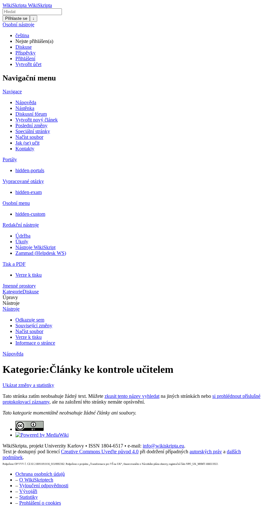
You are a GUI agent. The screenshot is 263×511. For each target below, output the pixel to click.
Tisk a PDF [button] (14, 264)
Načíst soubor (29, 137)
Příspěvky (25, 52)
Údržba (22, 236)
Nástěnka (24, 108)
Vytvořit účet (28, 64)
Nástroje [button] (11, 303)
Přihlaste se (16, 18)
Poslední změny (31, 125)
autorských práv (206, 451)
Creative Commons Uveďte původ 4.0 (100, 451)
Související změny (33, 325)
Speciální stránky (32, 131)
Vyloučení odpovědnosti (43, 485)
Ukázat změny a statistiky (28, 385)
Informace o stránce (35, 343)
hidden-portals (29, 170)
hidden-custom (30, 214)
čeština (22, 35)
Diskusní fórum (31, 114)
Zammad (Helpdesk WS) (40, 253)
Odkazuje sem (29, 320)
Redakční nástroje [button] (21, 225)
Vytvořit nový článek (36, 119)
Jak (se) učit (27, 143)
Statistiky (28, 497)
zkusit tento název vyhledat (132, 396)
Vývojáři (28, 491)
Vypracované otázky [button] (23, 181)
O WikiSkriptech (36, 479)
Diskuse (23, 47)
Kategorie (12, 291)
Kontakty (24, 148)
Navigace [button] (12, 91)
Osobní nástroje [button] (18, 24)
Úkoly (21, 241)
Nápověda (25, 102)
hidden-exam (28, 192)
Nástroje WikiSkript (35, 247)
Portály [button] (10, 159)
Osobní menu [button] (16, 203)
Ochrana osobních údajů (40, 474)
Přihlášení (25, 58)
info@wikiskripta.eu (163, 445)
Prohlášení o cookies (40, 503)
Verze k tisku (28, 275)
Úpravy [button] (10, 297)
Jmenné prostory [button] (19, 286)
